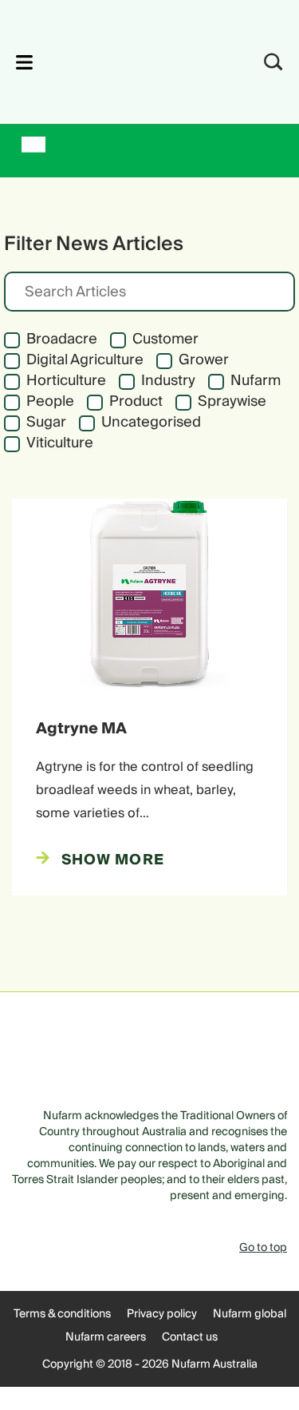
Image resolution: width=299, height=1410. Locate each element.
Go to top (263, 1247)
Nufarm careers (105, 1337)
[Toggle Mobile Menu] (24, 62)
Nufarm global (249, 1314)
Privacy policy (162, 1314)
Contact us (190, 1337)
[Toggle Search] (273, 62)
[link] (128, 59)
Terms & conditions (62, 1314)
